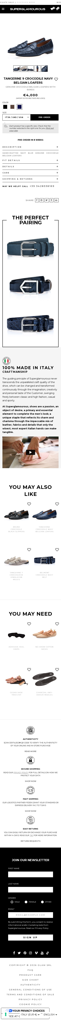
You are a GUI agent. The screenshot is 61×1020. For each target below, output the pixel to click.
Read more (30, 751)
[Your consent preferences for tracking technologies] (6, 1014)
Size (4, 112)
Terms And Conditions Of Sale (30, 994)
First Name (13, 868)
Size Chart (30, 980)
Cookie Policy (30, 1004)
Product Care (30, 975)
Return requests (31, 841)
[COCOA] (12, 107)
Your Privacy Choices (28, 1010)
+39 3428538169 (42, 186)
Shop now (30, 781)
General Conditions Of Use (30, 989)
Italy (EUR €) (29, 1014)
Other (48, 902)
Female (32, 902)
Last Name (13, 884)
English (49, 1014)
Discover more (20, 2)
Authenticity (30, 984)
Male (17, 902)
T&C (31, 835)
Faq (31, 970)
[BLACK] (5, 107)
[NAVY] (19, 107)
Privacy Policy (21, 772)
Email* (11, 909)
